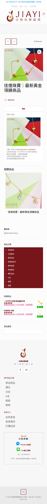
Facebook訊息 (25, 445)
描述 (23, 109)
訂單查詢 (14, 6)
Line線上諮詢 (25, 450)
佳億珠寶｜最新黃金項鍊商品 (23, 212)
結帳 (21, 6)
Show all (39, 41)
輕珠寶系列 (12, 262)
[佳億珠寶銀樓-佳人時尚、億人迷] (23, 16)
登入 (26, 6)
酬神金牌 (11, 266)
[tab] (23, 109)
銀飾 (9, 285)
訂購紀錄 (10, 426)
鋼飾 (9, 281)
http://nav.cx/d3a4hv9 (27, 149)
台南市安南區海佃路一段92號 (31, 2)
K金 (9, 278)
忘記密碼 (33, 6)
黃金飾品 (11, 270)
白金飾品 (11, 254)
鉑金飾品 (11, 250)
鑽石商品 (11, 274)
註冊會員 (10, 417)
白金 (8, 392)
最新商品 (11, 100)
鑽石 (8, 387)
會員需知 (10, 421)
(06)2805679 (12, 2)
